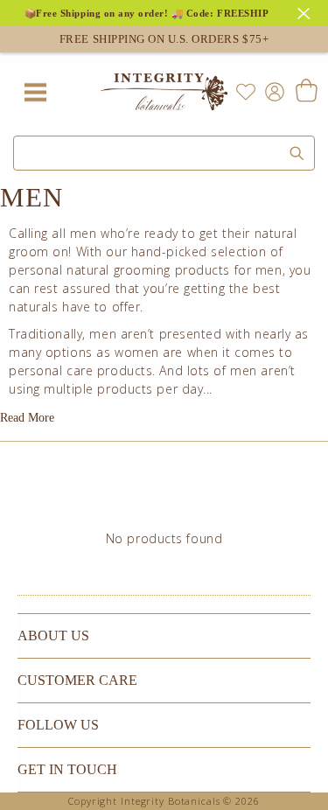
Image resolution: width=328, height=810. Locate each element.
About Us (53, 635)
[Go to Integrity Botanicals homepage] (164, 91)
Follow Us (58, 724)
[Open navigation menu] (35, 91)
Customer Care (77, 680)
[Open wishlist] (246, 92)
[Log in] (271, 90)
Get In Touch (67, 769)
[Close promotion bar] (306, 11)
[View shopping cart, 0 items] (305, 92)
